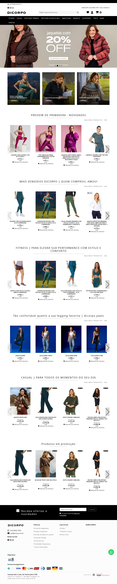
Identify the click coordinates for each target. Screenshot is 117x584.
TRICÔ (95, 18)
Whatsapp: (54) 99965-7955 (90, 8)
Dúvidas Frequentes (40, 531)
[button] (98, 12)
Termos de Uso (39, 541)
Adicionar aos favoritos (21, 162)
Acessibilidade (15, 4)
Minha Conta (64, 535)
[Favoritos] (88, 12)
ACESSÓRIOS (86, 18)
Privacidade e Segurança (42, 544)
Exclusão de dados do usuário (44, 535)
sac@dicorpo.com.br (17, 533)
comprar (20, 165)
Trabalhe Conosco (66, 531)
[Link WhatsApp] (13, 8)
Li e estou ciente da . (70, 514)
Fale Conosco (105, 8)
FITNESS (12, 18)
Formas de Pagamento (41, 528)
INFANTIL (76, 18)
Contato (62, 528)
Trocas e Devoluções (41, 547)
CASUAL (19, 18)
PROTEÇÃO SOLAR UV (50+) (50, 18)
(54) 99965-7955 (15, 531)
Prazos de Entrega (40, 538)
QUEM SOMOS (91, 525)
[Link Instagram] (11, 8)
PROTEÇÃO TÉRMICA (31, 18)
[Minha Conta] (92, 12)
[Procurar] (78, 12)
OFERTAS (12, 23)
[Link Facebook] (8, 8)
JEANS (102, 18)
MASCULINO (66, 18)
